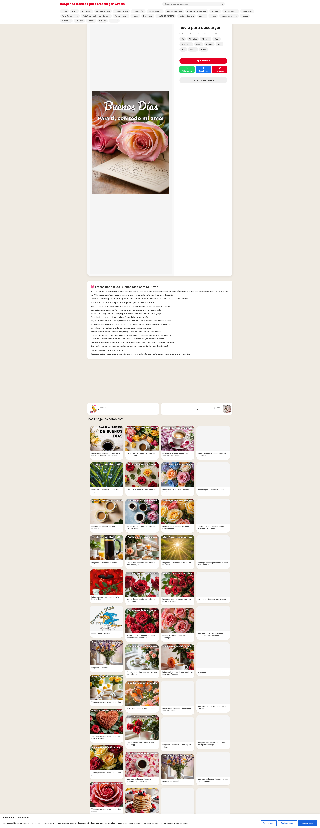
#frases (209, 44)
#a (183, 39)
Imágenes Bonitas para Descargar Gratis (92, 4)
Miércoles (66, 21)
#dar (216, 39)
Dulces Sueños (230, 11)
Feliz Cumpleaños (70, 16)
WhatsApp (187, 71)
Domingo (215, 11)
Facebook (203, 71)
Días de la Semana (174, 11)
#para (203, 49)
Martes (245, 16)
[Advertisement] (160, 381)
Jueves (202, 16)
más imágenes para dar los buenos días (133, 298)
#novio (193, 49)
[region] (160, 821)
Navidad (79, 21)
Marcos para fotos (229, 16)
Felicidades (247, 11)
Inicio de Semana (186, 16)
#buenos (206, 39)
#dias (198, 44)
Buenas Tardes (121, 11)
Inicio (64, 11)
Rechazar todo (287, 823)
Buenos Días (138, 11)
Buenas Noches (103, 11)
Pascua (91, 21)
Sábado (102, 21)
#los (220, 44)
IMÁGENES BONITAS (166, 16)
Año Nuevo (86, 11)
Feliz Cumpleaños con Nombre (96, 16)
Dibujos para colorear (196, 11)
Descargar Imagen (204, 80)
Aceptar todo (307, 823)
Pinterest (220, 71)
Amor (74, 11)
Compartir (205, 61)
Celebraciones (155, 11)
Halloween (147, 16)
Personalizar (268, 823)
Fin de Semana (121, 16)
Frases (135, 16)
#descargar (186, 44)
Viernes (114, 21)
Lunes (213, 16)
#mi (183, 49)
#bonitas (193, 39)
